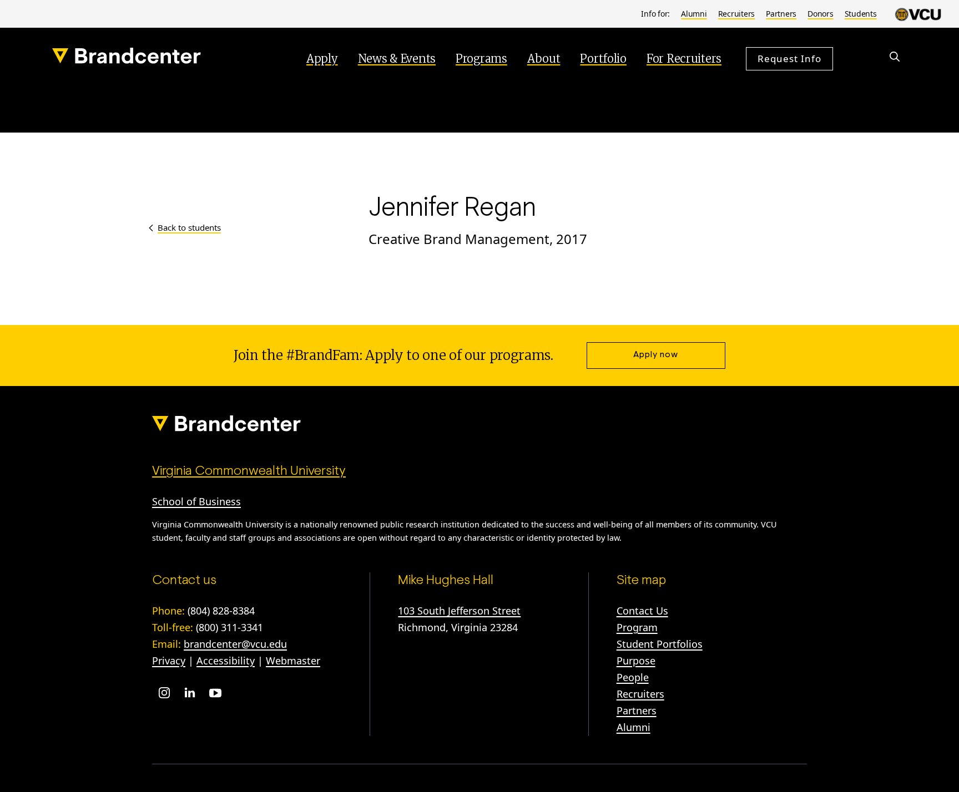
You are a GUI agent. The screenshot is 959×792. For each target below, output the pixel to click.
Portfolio (603, 58)
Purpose (636, 660)
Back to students (189, 227)
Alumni (694, 13)
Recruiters (736, 13)
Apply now (655, 355)
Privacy (168, 660)
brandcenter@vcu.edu (235, 644)
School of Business (196, 501)
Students (861, 13)
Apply (322, 58)
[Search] (894, 56)
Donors (820, 13)
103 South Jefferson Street (459, 610)
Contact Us (642, 610)
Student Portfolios (660, 644)
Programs (481, 58)
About (544, 58)
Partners (781, 13)
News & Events (397, 58)
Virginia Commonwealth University (249, 471)
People (633, 677)
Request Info (789, 58)
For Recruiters (684, 58)
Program (637, 627)
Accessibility (225, 660)
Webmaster (293, 660)
